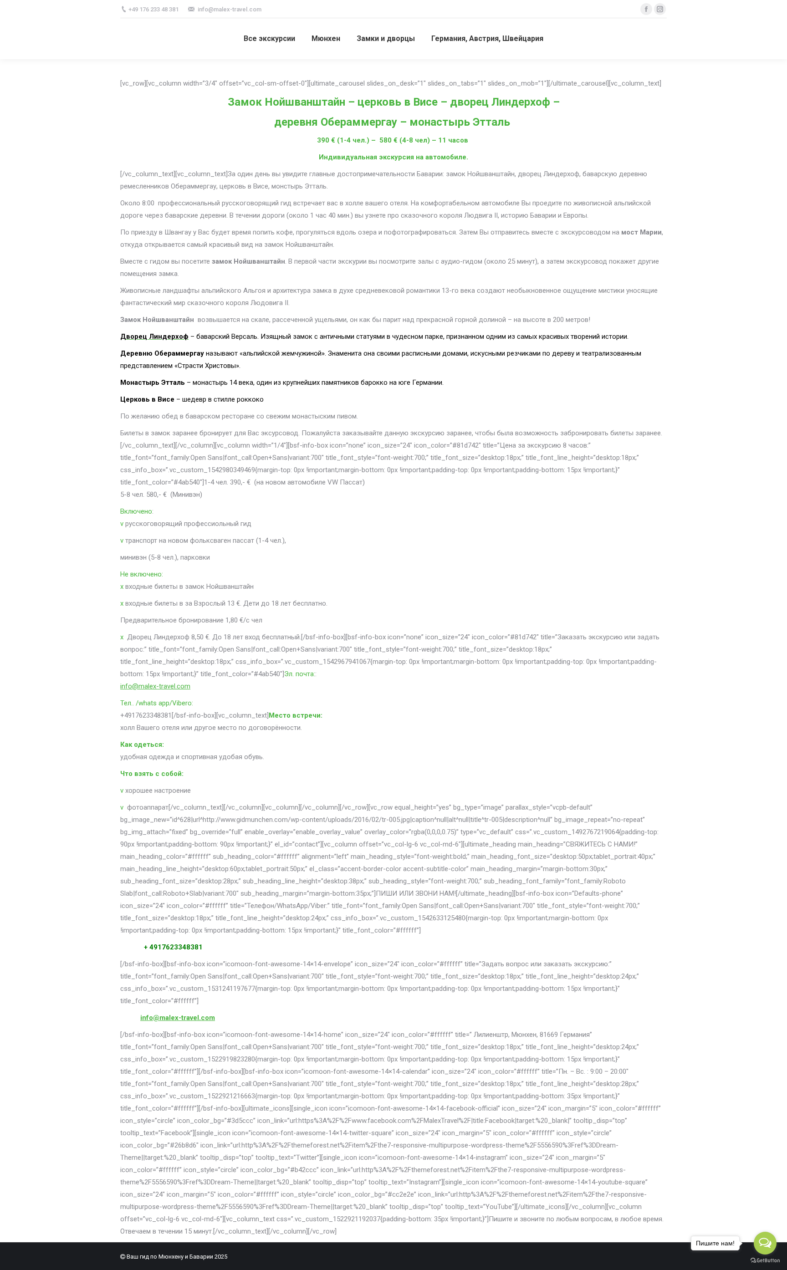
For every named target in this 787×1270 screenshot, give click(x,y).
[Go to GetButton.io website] (765, 1261)
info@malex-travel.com (155, 686)
